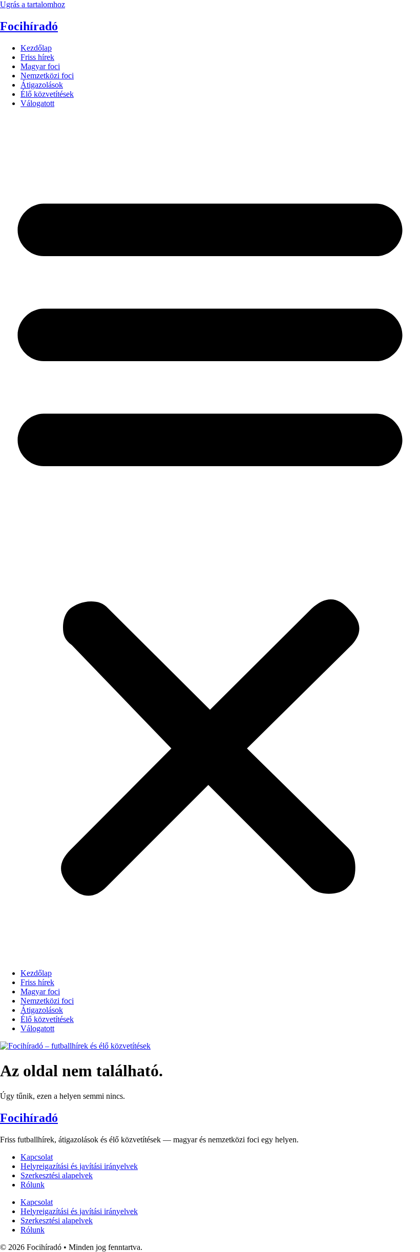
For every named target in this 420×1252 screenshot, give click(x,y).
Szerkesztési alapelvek (56, 1175)
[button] (210, 538)
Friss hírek (37, 57)
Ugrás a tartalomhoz (32, 4)
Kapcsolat (36, 1157)
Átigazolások (41, 84)
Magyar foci (40, 66)
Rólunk (32, 1184)
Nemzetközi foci (47, 75)
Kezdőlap (36, 48)
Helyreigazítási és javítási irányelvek (79, 1166)
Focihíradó (29, 26)
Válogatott (37, 103)
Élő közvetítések (47, 94)
